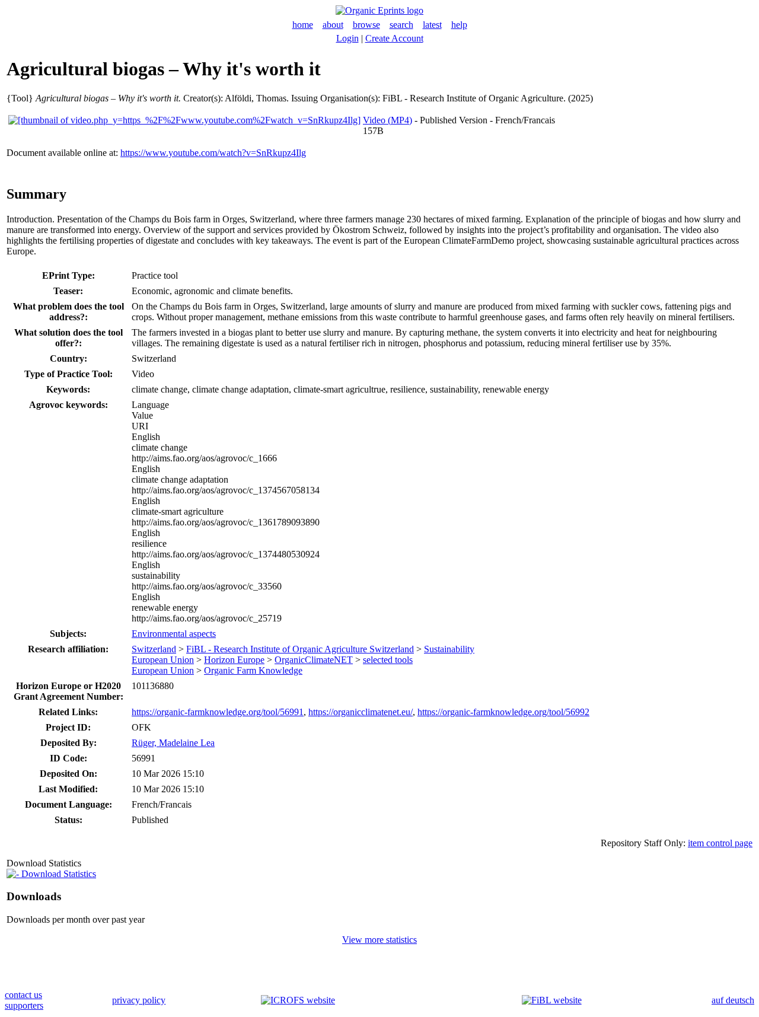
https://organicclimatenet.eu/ (360, 712)
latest (432, 25)
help (459, 25)
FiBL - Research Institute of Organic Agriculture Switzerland (300, 649)
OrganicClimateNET (314, 660)
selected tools (388, 660)
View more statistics (379, 940)
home (302, 25)
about (333, 25)
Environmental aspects (174, 634)
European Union (163, 660)
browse (366, 25)
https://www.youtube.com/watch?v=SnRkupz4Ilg (213, 153)
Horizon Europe (234, 660)
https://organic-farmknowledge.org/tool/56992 (503, 712)
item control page (720, 843)
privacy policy (138, 1000)
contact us (23, 995)
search (401, 25)
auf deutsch (733, 1000)
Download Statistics (57, 874)
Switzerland (154, 649)
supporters (24, 1005)
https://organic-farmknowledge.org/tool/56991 (218, 712)
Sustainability (449, 649)
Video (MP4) (387, 120)
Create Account (394, 38)
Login (347, 38)
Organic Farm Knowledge (253, 670)
